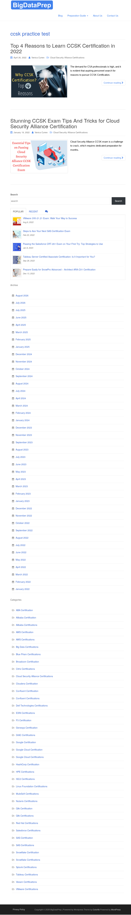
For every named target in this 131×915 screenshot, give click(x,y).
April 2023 (21, 479)
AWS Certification (24, 632)
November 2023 (24, 435)
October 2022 (23, 523)
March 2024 (22, 405)
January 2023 (23, 501)
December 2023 (24, 427)
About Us (97, 15)
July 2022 (20, 545)
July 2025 (20, 310)
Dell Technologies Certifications (32, 705)
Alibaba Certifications (26, 624)
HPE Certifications (25, 771)
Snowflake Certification (27, 852)
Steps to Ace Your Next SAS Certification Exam (46, 231)
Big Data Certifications (27, 646)
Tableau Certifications (27, 874)
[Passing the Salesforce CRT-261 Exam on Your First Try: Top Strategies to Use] (17, 247)
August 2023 (22, 449)
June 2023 (21, 464)
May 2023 (21, 471)
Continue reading (113, 82)
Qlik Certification (24, 808)
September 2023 (24, 442)
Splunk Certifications (26, 867)
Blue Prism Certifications (28, 654)
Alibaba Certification (26, 617)
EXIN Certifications (25, 712)
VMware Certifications (27, 889)
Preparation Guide (77, 15)
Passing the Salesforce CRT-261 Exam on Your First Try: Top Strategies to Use (63, 243)
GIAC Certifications (25, 735)
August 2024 (22, 383)
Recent (33, 211)
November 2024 (24, 361)
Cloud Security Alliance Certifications (67, 57)
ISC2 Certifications (25, 779)
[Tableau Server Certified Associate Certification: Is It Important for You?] (17, 259)
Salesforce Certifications (28, 830)
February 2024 (23, 412)
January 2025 (23, 346)
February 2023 (23, 493)
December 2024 (24, 354)
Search (14, 194)
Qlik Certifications (25, 815)
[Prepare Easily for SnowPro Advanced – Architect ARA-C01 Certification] (17, 272)
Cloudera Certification (27, 683)
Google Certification (26, 742)
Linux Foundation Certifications (31, 786)
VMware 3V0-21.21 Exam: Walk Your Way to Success (50, 218)
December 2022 (24, 508)
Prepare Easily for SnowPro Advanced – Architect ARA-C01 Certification (59, 269)
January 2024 (23, 420)
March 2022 (22, 574)
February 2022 (23, 581)
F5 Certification (23, 720)
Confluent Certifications (27, 698)
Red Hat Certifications (27, 823)
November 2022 (24, 515)
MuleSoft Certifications (27, 793)
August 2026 (22, 295)
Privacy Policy (19, 909)
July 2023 (20, 456)
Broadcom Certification (27, 661)
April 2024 (21, 398)
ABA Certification (24, 610)
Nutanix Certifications (26, 801)
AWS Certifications (25, 639)
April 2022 (21, 567)
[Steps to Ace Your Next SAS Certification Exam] (17, 234)
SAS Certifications (25, 845)
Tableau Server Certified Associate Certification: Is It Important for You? (59, 256)
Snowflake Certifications (28, 859)
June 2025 (21, 317)
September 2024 (24, 376)
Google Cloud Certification (29, 749)
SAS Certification (24, 837)
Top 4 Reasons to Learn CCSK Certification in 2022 (62, 48)
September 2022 (24, 530)
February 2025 (23, 339)
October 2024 (23, 368)
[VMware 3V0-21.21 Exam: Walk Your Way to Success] (17, 221)
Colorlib (96, 909)
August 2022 (22, 537)
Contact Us (112, 15)
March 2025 (22, 332)
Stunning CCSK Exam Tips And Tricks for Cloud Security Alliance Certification (64, 123)
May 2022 (21, 559)
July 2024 (20, 390)
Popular (18, 211)
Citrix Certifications (25, 668)
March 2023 (22, 486)
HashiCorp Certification (27, 764)
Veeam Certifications (26, 881)
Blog (60, 15)
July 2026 (20, 302)
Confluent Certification (27, 691)
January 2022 (23, 589)
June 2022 (21, 552)
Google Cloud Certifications (30, 757)
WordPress (116, 909)
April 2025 (21, 324)
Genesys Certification (27, 727)
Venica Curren (37, 57)
